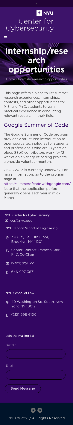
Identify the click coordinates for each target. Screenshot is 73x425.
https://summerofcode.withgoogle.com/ (37, 184)
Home (10, 79)
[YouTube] (39, 410)
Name (11, 344)
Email (11, 365)
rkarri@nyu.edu (23, 263)
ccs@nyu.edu (21, 220)
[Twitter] (33, 410)
